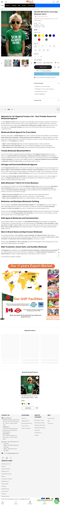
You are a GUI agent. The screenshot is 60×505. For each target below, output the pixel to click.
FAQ (19, 5)
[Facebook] (3, 458)
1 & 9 (39, 23)
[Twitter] (10, 458)
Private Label (31, 5)
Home (2, 5)
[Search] (6, 2)
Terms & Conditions (46, 70)
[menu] (2, 2)
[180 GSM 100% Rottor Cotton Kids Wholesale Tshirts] (30, 385)
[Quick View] (37, 377)
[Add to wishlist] (55, 67)
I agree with (38, 70)
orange (24, 404)
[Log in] (54, 2)
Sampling (14, 5)
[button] (1, 63)
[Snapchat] (6, 458)
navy (29, 404)
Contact (24, 5)
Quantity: (36, 53)
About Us (8, 5)
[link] (2, 109)
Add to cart (42, 67)
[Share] (58, 67)
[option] (16, 33)
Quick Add (28, 408)
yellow (27, 404)
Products (10, 9)
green (22, 404)
